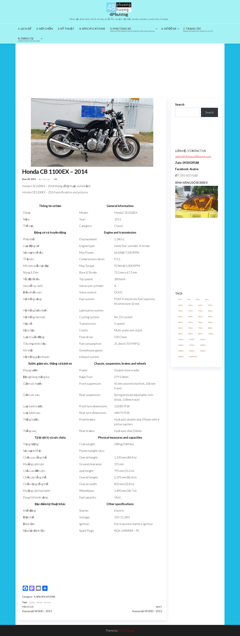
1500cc (181, 345)
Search (179, 104)
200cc (210, 311)
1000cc (211, 334)
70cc (189, 299)
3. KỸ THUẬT (66, 28)
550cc (200, 322)
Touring (47, 602)
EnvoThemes (126, 630)
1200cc (192, 339)
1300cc (203, 339)
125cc (210, 305)
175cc (200, 311)
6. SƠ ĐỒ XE (168, 28)
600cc (210, 322)
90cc (207, 299)
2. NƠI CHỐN (44, 28)
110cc (190, 305)
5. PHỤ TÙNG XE (132, 29)
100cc (180, 305)
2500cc (203, 351)
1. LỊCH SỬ (24, 28)
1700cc (192, 345)
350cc (200, 317)
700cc (190, 328)
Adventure (193, 356)
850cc (180, 334)
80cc (198, 299)
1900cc (181, 351)
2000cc (192, 351)
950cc (200, 334)
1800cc (203, 345)
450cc (180, 322)
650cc (180, 328)
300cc (190, 317)
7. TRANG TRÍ (198, 29)
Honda (39, 602)
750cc (200, 328)
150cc (180, 311)
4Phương (119, 14)
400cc (210, 317)
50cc (180, 299)
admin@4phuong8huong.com (193, 156)
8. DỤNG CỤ (29, 39)
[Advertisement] (120, 68)
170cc (190, 311)
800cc (210, 328)
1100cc (32, 602)
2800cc (181, 356)
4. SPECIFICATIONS (92, 28)
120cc (200, 305)
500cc (190, 322)
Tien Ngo (46, 179)
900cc (190, 334)
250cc (180, 317)
